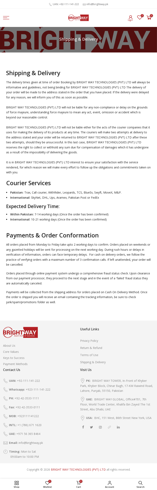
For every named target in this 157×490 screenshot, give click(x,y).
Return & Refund (91, 348)
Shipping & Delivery (93, 362)
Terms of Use (89, 355)
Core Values (11, 352)
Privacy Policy (89, 341)
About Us (9, 345)
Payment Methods (15, 364)
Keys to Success (14, 358)
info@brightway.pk (97, 4)
